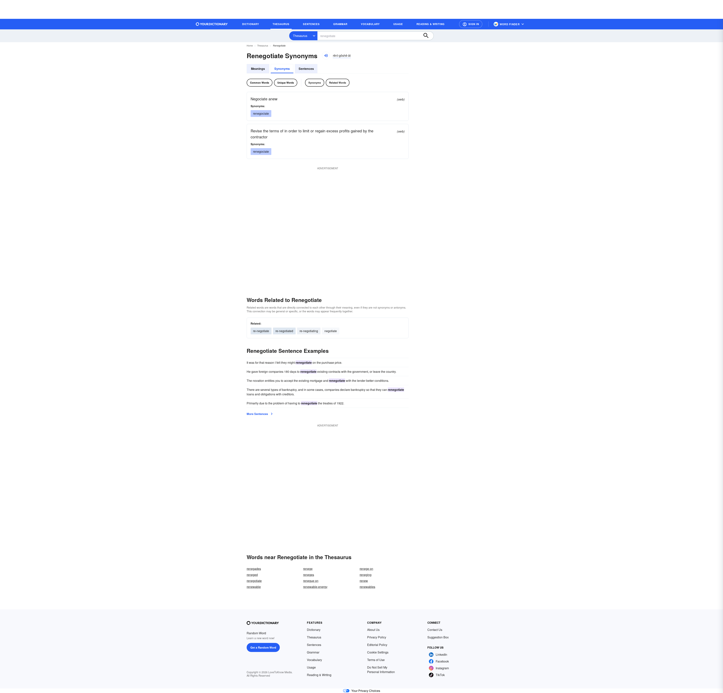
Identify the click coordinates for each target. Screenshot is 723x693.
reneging (365, 575)
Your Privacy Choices (365, 690)
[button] (470, 24)
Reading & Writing (319, 675)
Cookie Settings (377, 652)
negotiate (330, 331)
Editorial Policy (377, 645)
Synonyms (282, 68)
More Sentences (257, 414)
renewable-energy (315, 587)
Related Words (337, 82)
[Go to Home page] (212, 24)
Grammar (313, 652)
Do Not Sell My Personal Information (381, 669)
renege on (366, 568)
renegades (254, 568)
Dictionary (313, 629)
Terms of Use (376, 660)
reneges (308, 575)
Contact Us (434, 629)
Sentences (306, 68)
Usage (311, 667)
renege (308, 568)
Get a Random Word (263, 647)
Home (250, 45)
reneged (252, 575)
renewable (254, 587)
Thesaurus (300, 36)
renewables (367, 587)
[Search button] (427, 36)
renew (364, 581)
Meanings (258, 68)
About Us (373, 629)
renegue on (310, 581)
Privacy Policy (376, 637)
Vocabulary (314, 660)
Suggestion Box (438, 637)
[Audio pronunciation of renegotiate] (326, 55)
